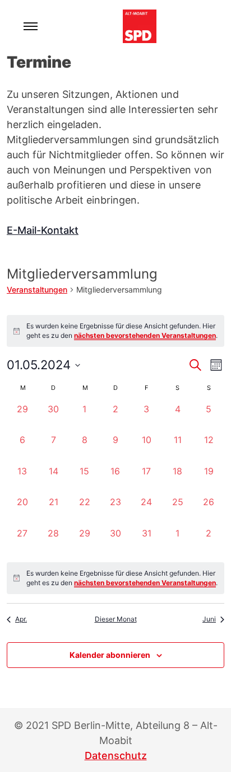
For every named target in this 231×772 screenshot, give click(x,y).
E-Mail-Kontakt (42, 230)
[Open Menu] (30, 26)
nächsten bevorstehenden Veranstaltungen (145, 335)
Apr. (21, 619)
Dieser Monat (116, 619)
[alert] (115, 578)
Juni (209, 619)
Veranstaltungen (37, 289)
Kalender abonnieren (110, 655)
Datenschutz (116, 755)
